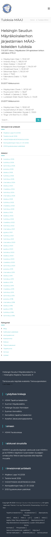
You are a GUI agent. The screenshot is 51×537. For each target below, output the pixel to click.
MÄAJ (44, 518)
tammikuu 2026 (9, 166)
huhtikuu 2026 (8, 162)
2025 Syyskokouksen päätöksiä (14, 146)
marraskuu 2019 (9, 272)
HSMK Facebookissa (13, 432)
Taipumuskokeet (9, 345)
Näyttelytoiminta (37, 520)
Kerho (26, 525)
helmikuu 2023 (8, 209)
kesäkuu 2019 (8, 282)
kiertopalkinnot (8, 335)
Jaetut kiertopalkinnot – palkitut (17, 530)
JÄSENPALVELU (28, 533)
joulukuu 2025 (8, 169)
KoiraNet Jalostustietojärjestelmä (18, 419)
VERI (8, 518)
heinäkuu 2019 (8, 279)
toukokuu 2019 (8, 286)
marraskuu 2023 (9, 196)
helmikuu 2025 (8, 179)
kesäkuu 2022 (8, 216)
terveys (6, 352)
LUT (29, 518)
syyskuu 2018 (8, 309)
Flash (18, 505)
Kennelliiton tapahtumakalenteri (18, 415)
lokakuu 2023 (8, 199)
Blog (5, 328)
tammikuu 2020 (9, 266)
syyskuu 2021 (8, 232)
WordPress (44, 505)
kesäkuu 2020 (8, 256)
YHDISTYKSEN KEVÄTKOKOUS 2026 (16, 139)
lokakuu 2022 (8, 212)
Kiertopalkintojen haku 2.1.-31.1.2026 (16, 143)
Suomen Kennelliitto (13, 411)
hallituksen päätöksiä (10, 332)
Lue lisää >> (7, 384)
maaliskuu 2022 (9, 222)
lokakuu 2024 (8, 186)
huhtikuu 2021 (8, 236)
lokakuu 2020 (8, 246)
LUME (36, 518)
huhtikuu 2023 (8, 202)
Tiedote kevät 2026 (10, 136)
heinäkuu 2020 (8, 252)
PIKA (22, 518)
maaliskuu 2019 (8, 289)
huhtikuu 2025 (8, 176)
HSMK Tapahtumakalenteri (16, 400)
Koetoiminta (7, 338)
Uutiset (6, 355)
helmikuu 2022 (8, 226)
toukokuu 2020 (8, 259)
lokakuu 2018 (8, 306)
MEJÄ (15, 518)
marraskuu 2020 (9, 242)
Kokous (5, 342)
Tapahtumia (7, 348)
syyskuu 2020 (8, 249)
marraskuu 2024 (9, 182)
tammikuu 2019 (9, 296)
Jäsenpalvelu (43, 513)
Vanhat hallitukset (12, 533)
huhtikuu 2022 (8, 219)
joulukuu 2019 (8, 269)
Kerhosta (9, 528)
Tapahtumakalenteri (13, 513)
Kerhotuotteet (42, 533)
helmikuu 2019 (8, 292)
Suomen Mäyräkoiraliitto (15, 404)
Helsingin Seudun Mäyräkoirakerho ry (28, 503)
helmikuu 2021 (8, 239)
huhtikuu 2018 (8, 312)
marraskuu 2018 (9, 302)
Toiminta (26, 515)
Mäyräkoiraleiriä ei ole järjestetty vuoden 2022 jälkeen (25, 523)
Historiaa (36, 530)
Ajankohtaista (25, 510)
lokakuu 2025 (8, 172)
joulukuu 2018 (8, 299)
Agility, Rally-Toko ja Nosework (17, 520)
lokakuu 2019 (8, 276)
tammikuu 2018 (9, 315)
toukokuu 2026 (8, 159)
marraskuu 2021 (9, 229)
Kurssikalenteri (30, 513)
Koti (4, 508)
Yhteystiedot (20, 528)
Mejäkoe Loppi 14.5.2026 (12, 133)
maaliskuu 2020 (9, 262)
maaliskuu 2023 (9, 206)
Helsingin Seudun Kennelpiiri (16, 408)
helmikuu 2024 (8, 192)
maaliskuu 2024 (9, 189)
